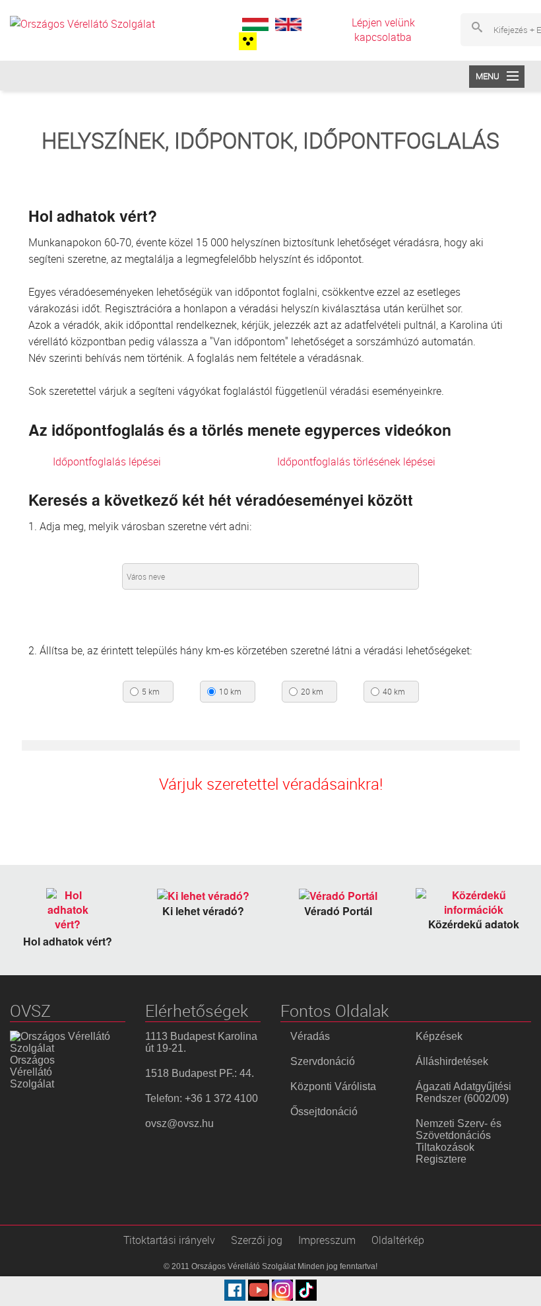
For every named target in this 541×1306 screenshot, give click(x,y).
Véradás (310, 1036)
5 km (151, 692)
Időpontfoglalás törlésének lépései (356, 461)
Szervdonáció (322, 1061)
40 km (394, 692)
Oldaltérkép (397, 1240)
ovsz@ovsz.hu (179, 1123)
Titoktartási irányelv (169, 1240)
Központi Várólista (333, 1086)
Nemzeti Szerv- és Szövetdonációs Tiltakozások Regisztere (458, 1141)
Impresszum (327, 1240)
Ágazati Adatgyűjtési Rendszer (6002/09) (463, 1092)
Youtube (258, 1290)
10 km (230, 692)
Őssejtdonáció (324, 1111)
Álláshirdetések (452, 1061)
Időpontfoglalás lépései (107, 461)
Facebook (234, 1290)
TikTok (306, 1290)
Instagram (282, 1290)
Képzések (439, 1036)
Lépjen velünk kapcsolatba (383, 29)
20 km (312, 692)
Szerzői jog (256, 1240)
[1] (246, 41)
